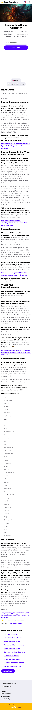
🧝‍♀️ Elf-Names (6, 686)
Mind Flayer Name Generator (14, 638)
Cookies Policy (5, 699)
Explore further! (8, 671)
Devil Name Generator (11, 634)
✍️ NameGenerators (8, 683)
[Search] (29, 2)
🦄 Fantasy (15, 80)
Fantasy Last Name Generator (14, 645)
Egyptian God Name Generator (14, 652)
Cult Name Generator (11, 655)
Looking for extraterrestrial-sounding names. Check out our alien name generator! (14, 223)
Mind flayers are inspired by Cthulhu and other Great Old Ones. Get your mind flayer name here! (16, 352)
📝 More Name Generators (16, 84)
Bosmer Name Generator (12, 666)
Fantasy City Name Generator (14, 663)
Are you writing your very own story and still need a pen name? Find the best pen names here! (15, 615)
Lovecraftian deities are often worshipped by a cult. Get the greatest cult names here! (15, 146)
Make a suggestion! (15, 623)
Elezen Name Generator (12, 641)
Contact (3, 691)
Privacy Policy (5, 696)
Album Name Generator (12, 648)
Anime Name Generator (12, 659)
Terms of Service (6, 693)
